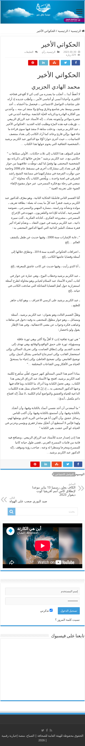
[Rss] (51, 730)
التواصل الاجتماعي (64, 474)
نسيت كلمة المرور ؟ (67, 619)
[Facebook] (47, 730)
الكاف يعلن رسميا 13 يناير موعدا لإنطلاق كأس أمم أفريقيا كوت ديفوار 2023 (53, 489)
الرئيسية (76, 31)
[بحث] (11, 511)
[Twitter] (43, 730)
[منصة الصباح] (42, 12)
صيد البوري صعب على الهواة (28, 499)
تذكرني (45, 610)
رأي (44, 52)
